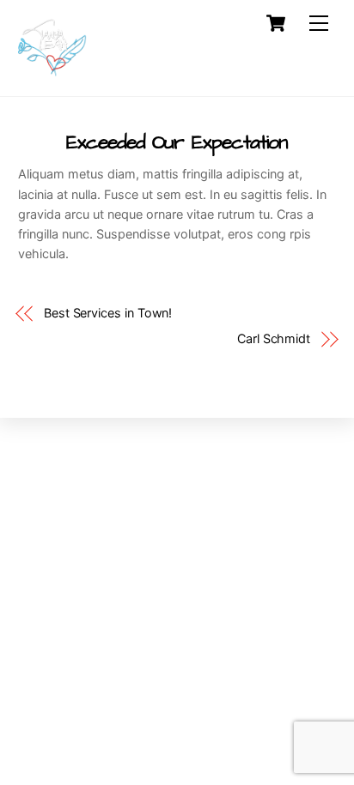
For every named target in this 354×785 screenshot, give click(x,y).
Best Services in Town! (108, 312)
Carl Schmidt (273, 338)
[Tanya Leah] (52, 74)
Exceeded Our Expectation (177, 142)
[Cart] (276, 23)
